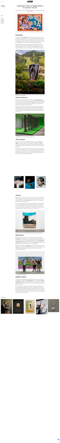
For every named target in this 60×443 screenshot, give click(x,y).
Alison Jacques (28, 245)
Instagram (2, 21)
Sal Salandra (25, 37)
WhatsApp (2, 18)
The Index (2, 5)
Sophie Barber (17, 239)
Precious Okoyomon (39, 100)
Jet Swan (28, 200)
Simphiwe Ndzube (30, 280)
